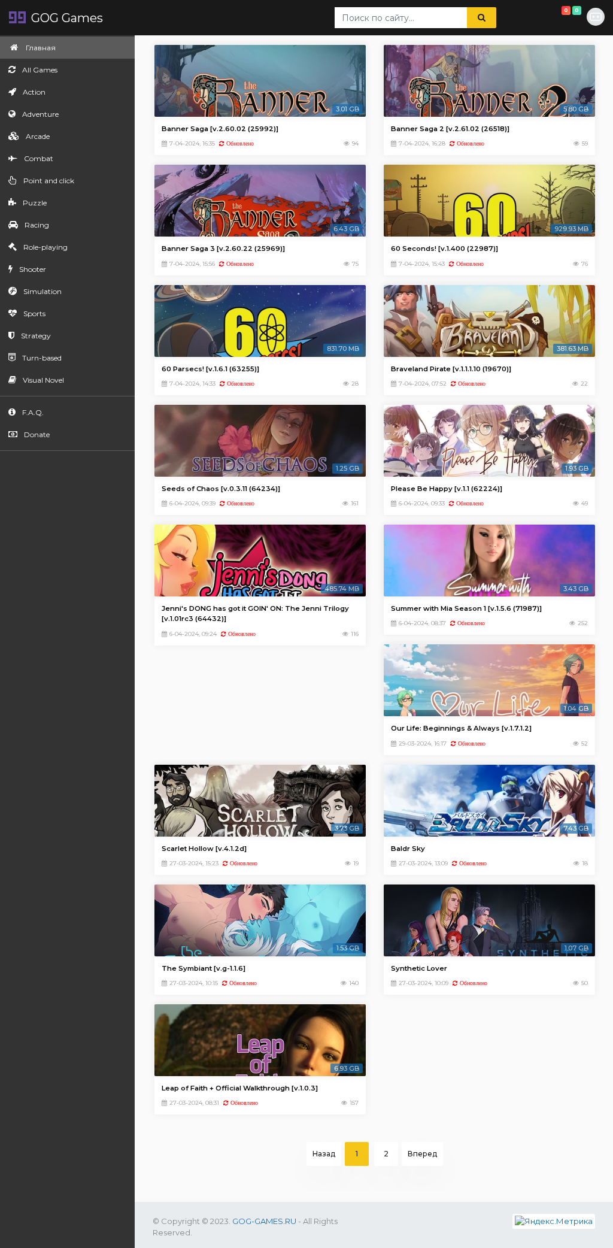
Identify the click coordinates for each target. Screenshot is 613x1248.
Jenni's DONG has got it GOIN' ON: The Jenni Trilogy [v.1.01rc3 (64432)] (255, 613)
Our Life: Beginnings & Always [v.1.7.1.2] (461, 728)
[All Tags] (512, 18)
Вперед (422, 1153)
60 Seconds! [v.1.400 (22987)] (444, 248)
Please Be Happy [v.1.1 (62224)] (446, 488)
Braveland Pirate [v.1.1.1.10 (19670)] (451, 369)
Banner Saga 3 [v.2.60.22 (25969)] (223, 248)
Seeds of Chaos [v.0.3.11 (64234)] (221, 488)
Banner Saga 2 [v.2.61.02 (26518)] (450, 129)
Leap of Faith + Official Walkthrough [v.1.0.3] (240, 1088)
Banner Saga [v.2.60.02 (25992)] (220, 129)
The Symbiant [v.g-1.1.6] (203, 968)
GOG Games (65, 18)
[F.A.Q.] (525, 18)
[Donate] (538, 18)
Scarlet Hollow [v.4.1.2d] (204, 848)
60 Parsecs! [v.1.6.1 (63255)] (210, 369)
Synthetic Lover (419, 968)
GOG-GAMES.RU (264, 1221)
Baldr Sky (408, 848)
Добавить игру (555, 13)
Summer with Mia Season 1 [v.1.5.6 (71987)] (466, 608)
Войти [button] (596, 17)
